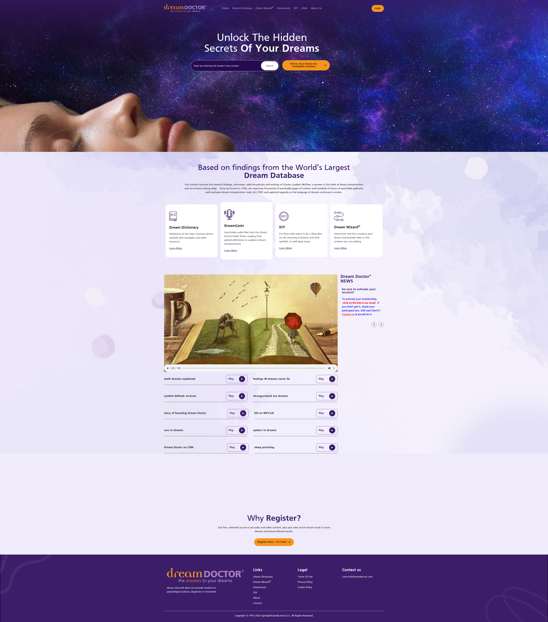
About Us (316, 8)
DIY (296, 8)
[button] (374, 324)
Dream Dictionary (242, 8)
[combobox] (225, 65)
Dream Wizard (264, 8)
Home (225, 8)
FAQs (304, 8)
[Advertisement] (371, 75)
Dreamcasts (283, 8)
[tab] (205, 379)
